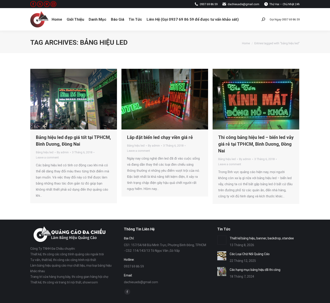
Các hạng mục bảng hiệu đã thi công (255, 270)
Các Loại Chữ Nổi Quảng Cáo (250, 254)
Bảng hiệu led (44, 152)
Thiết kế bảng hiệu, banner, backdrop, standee (262, 238)
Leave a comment (47, 157)
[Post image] (221, 240)
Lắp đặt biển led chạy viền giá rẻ (160, 137)
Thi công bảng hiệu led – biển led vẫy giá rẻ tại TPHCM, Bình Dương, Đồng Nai (256, 144)
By (63, 152)
